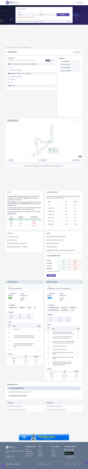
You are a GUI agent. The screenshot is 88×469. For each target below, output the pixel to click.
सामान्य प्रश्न (53, 453)
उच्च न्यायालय (12, 79)
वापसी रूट (69, 21)
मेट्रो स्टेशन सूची (28, 455)
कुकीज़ (80, 464)
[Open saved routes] (86, 462)
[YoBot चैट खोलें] (3, 466)
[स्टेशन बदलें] (36, 14)
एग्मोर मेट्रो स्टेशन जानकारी (12, 282)
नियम (62, 165)
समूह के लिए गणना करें (11, 213)
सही (63, 260)
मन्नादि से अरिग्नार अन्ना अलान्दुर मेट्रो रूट (54, 406)
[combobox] (26, 14)
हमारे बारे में (53, 449)
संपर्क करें (53, 451)
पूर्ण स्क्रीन (11, 160)
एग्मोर (11, 67)
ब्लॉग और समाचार (54, 455)
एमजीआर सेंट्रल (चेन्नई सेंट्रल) (16, 70)
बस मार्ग (39, 449)
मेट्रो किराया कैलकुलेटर (29, 453)
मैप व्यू (48, 60)
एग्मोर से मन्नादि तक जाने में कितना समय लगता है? (18, 396)
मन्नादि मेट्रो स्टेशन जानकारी (51, 282)
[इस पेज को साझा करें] (86, 459)
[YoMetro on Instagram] (67, 450)
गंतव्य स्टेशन (40, 12)
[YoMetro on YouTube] (72, 450)
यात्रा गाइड (40, 451)
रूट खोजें (62, 14)
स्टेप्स (53, 60)
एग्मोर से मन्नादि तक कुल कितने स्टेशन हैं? (16, 388)
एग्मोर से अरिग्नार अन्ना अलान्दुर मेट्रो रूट (15, 406)
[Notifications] (73, 2)
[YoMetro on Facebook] (65, 450)
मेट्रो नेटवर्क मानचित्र (29, 451)
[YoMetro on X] (70, 450)
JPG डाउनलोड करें (43, 160)
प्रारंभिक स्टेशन (19, 12)
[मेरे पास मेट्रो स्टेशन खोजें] (76, 3)
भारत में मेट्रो (40, 453)
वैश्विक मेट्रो (40, 455)
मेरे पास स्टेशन (27, 449)
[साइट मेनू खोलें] (81, 3)
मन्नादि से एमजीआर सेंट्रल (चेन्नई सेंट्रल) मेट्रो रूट (56, 409)
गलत (75, 260)
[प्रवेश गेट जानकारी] (12, 64)
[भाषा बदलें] (78, 2)
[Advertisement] (44, 36)
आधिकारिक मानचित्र (76, 160)
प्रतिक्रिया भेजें (51, 275)
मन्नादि (11, 82)
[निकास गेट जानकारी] (12, 85)
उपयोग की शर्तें (67, 464)
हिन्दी (9, 456)
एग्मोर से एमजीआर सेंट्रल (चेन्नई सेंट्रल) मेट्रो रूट (16, 409)
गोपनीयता (74, 464)
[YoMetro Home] (12, 3)
